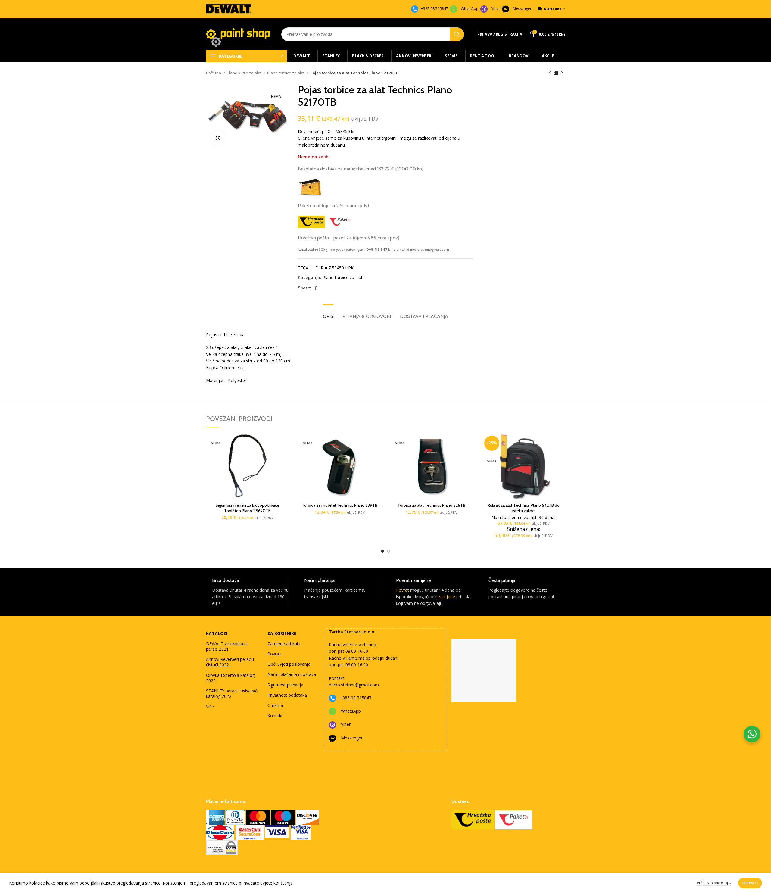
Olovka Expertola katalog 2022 (230, 677)
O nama (275, 705)
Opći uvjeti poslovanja (289, 664)
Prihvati (750, 882)
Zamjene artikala (283, 643)
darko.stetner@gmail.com (354, 685)
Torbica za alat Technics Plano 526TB (431, 505)
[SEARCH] (457, 34)
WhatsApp (470, 8)
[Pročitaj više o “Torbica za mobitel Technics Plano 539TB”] (376, 443)
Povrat (402, 590)
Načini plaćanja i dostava (291, 674)
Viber (495, 8)
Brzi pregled (284, 457)
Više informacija (714, 882)
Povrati (274, 654)
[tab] (328, 313)
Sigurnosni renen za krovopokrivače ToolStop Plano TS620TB (247, 508)
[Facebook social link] (316, 288)
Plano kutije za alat (244, 73)
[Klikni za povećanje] (218, 138)
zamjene (446, 596)
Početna (214, 73)
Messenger (522, 8)
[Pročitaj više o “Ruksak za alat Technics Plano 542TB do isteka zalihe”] (560, 443)
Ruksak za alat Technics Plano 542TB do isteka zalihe (524, 508)
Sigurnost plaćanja (285, 685)
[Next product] (562, 73)
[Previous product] (550, 73)
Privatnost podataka (287, 695)
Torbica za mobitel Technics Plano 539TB (339, 505)
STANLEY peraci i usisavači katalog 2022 (232, 693)
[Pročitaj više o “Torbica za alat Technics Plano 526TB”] (468, 443)
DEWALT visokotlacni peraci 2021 (227, 646)
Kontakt (275, 715)
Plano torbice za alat (286, 73)
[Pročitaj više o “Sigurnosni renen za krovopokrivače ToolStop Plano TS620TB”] (284, 443)
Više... (211, 706)
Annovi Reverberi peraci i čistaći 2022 (230, 661)
